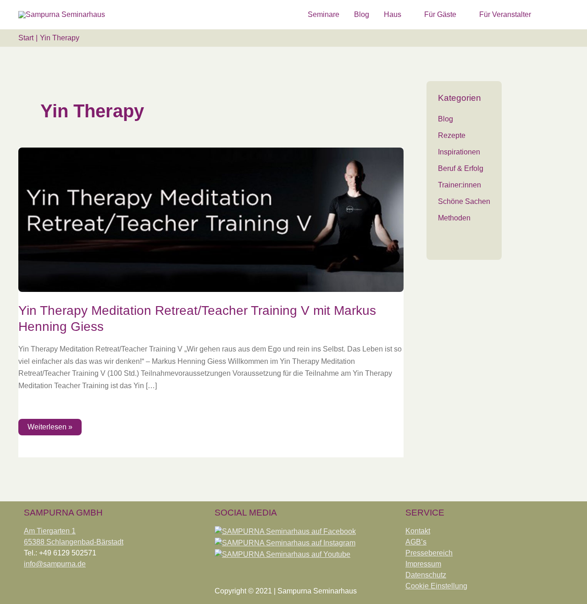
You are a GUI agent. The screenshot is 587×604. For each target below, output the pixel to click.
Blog (445, 119)
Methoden (454, 218)
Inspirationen (459, 152)
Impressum (423, 564)
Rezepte (451, 135)
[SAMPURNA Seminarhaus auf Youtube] (282, 554)
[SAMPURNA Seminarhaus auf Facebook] (285, 531)
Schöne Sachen (464, 201)
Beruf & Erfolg (460, 168)
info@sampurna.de (55, 564)
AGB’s (415, 542)
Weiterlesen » (53, 425)
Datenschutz (425, 575)
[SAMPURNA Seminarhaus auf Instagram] (285, 542)
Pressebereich (429, 553)
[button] (557, 14)
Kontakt (417, 531)
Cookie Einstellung (436, 586)
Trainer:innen (459, 185)
